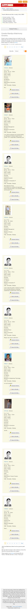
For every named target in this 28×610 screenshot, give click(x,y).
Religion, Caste (7, 73)
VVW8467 (6, 508)
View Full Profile (14, 97)
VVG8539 (6, 217)
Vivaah (3, 8)
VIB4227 (6, 363)
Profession (6, 78)
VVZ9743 (6, 461)
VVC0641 (6, 166)
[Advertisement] (14, 252)
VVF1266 (6, 410)
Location (6, 83)
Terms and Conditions (17, 606)
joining (16, 42)
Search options (9, 8)
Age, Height (6, 70)
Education (6, 81)
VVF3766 (6, 268)
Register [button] (25, 1)
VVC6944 (6, 67)
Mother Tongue (7, 75)
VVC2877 (6, 115)
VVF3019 (6, 318)
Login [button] (20, 1)
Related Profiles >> (14, 29)
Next (22, 47)
